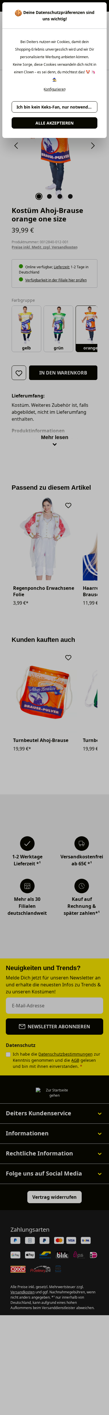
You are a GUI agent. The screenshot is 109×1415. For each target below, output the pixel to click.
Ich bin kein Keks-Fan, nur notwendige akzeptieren (57, 107)
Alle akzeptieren (54, 123)
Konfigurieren (55, 89)
